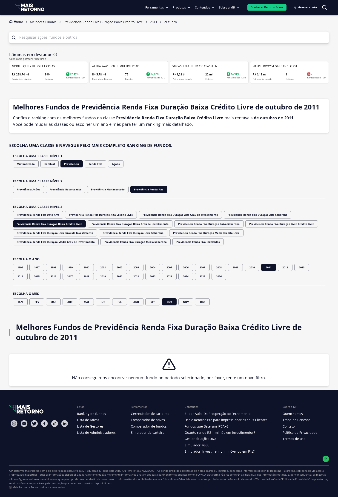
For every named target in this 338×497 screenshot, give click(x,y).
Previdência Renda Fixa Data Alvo (38, 214)
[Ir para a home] (29, 7)
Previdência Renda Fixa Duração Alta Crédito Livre (101, 214)
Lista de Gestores (90, 426)
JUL (119, 302)
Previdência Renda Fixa (148, 189)
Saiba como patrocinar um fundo (27, 58)
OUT (169, 302)
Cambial (49, 164)
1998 (53, 267)
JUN (103, 302)
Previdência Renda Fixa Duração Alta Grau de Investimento (180, 214)
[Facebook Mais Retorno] (44, 423)
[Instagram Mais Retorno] (14, 423)
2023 (169, 276)
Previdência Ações (28, 189)
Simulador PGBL (197, 445)
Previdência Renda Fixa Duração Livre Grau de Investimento (55, 233)
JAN (20, 302)
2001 (103, 267)
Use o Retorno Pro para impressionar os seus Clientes (226, 420)
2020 (119, 276)
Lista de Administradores (96, 432)
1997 (37, 267)
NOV (186, 302)
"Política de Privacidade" (295, 479)
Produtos (179, 7)
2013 (301, 267)
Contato (289, 426)
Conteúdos (202, 7)
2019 (103, 276)
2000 (86, 267)
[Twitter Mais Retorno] (34, 423)
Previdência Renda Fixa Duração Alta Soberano (257, 214)
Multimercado (26, 164)
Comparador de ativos (148, 420)
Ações (116, 164)
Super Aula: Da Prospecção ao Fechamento (217, 413)
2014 (20, 276)
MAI (86, 302)
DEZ (202, 302)
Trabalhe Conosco (296, 420)
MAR (53, 302)
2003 (136, 267)
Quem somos (293, 413)
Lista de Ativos (88, 420)
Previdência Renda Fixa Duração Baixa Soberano (209, 224)
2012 (285, 267)
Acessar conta (307, 7)
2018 (86, 276)
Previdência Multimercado (108, 189)
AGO (136, 302)
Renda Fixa (95, 164)
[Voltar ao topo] (326, 459)
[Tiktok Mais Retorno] (54, 423)
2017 (70, 276)
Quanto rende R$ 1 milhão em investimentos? (220, 432)
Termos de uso (294, 439)
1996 (20, 267)
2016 (53, 276)
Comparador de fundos (149, 426)
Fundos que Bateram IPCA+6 (206, 426)
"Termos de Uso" (265, 479)
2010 (252, 267)
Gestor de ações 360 (200, 439)
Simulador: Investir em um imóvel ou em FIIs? (220, 451)
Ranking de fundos (91, 413)
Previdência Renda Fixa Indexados (198, 242)
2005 (169, 267)
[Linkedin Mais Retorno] (64, 423)
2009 (235, 267)
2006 (186, 267)
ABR (69, 302)
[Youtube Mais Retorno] (24, 423)
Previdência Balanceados (65, 189)
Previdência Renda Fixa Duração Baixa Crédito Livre (49, 224)
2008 (219, 267)
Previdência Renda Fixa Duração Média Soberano (135, 242)
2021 (136, 276)
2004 (152, 267)
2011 (268, 267)
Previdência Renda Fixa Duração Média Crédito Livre (206, 233)
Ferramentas (154, 7)
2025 (202, 276)
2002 (119, 267)
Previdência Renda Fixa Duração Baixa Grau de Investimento (130, 224)
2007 (202, 267)
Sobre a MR (227, 7)
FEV (37, 302)
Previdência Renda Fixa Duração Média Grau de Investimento (56, 242)
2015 (37, 276)
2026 (219, 276)
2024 (186, 276)
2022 (152, 276)
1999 (70, 267)
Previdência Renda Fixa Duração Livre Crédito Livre (281, 224)
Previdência (71, 164)
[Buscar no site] (324, 7)
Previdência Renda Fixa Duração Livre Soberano (133, 233)
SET (153, 302)
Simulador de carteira (147, 432)
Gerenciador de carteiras (150, 413)
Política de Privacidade (300, 432)
